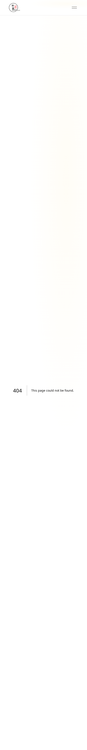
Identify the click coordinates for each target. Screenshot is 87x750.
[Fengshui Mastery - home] (14, 8)
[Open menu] (74, 7)
